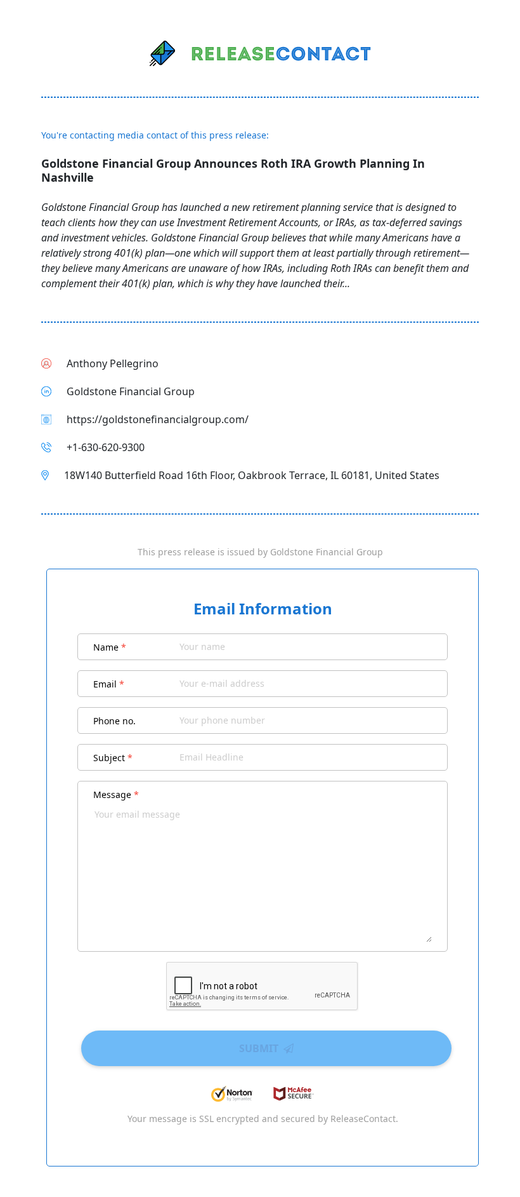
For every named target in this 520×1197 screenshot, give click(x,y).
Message (116, 794)
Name (109, 647)
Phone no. (114, 721)
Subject (113, 758)
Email (108, 684)
